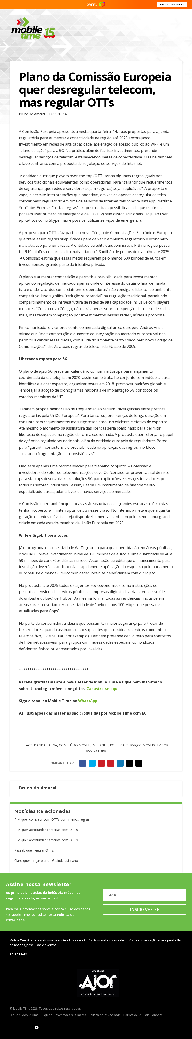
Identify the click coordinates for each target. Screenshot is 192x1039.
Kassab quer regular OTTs (34, 850)
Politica (117, 745)
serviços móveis (140, 745)
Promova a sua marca (70, 1015)
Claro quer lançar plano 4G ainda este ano (46, 860)
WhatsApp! (88, 700)
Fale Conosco (153, 1015)
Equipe (47, 1015)
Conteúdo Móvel (74, 745)
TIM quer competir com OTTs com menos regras (51, 819)
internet (100, 745)
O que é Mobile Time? (25, 1015)
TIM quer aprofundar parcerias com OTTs (46, 829)
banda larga (45, 745)
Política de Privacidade (105, 1015)
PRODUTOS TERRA (172, 4)
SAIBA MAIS (18, 954)
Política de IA (132, 1015)
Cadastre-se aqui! (103, 688)
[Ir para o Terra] (96, 4)
